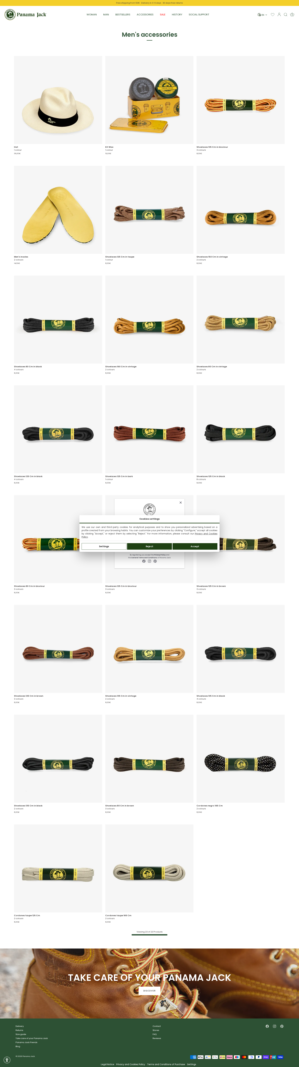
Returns (19, 1030)
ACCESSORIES (145, 14)
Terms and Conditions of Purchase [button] (166, 1064)
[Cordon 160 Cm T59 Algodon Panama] (149, 320)
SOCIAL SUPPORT (199, 14)
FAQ (155, 1034)
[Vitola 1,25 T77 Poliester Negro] (241, 429)
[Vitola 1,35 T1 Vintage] (149, 649)
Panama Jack (29, 1056)
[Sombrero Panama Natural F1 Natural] (58, 100)
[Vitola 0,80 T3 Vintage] (241, 320)
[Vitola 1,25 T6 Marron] (241, 539)
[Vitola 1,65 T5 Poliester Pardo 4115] (149, 868)
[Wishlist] (272, 14)
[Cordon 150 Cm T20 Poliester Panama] (241, 210)
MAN (106, 14)
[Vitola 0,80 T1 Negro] (58, 320)
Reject (149, 546)
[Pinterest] (155, 560)
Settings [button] (191, 1064)
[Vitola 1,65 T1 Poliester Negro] (241, 759)
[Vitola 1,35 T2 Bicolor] (241, 100)
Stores (156, 1030)
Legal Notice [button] (107, 1064)
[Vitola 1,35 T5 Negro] (241, 649)
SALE (162, 14)
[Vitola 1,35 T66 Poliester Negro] (58, 759)
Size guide (21, 1034)
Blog (18, 1046)
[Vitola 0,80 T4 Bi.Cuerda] (58, 539)
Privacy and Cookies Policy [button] (130, 1064)
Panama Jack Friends (26, 1042)
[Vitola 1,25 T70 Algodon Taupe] (149, 210)
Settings (104, 546)
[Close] (180, 502)
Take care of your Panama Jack (32, 1038)
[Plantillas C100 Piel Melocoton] (58, 210)
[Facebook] (143, 560)
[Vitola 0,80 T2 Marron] (149, 759)
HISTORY (177, 14)
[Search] (285, 14)
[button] (7, 1060)
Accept (195, 546)
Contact (157, 1026)
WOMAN (92, 14)
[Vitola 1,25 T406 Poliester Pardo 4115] (58, 868)
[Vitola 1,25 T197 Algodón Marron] (58, 649)
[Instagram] (149, 560)
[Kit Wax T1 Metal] (149, 100)
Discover (149, 990)
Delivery (20, 1026)
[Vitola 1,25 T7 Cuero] (149, 429)
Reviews (157, 1038)
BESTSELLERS (122, 14)
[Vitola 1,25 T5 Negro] (58, 429)
